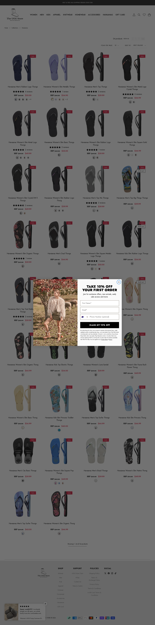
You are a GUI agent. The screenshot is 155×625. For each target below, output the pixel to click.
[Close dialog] (119, 282)
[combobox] (84, 317)
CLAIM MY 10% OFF (99, 325)
